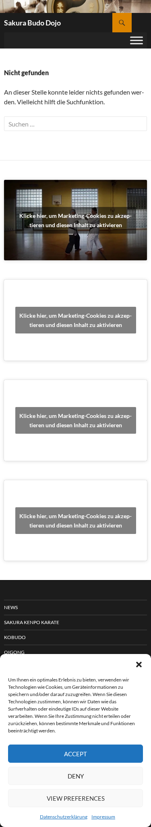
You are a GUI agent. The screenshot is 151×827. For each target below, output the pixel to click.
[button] (139, 664)
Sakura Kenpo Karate (31, 622)
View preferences (76, 798)
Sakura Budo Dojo (32, 22)
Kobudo (15, 637)
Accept (75, 753)
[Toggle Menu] (136, 40)
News (11, 607)
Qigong (14, 652)
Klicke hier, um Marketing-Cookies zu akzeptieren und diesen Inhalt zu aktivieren (75, 220)
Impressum (103, 817)
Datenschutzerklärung (63, 817)
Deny (76, 776)
